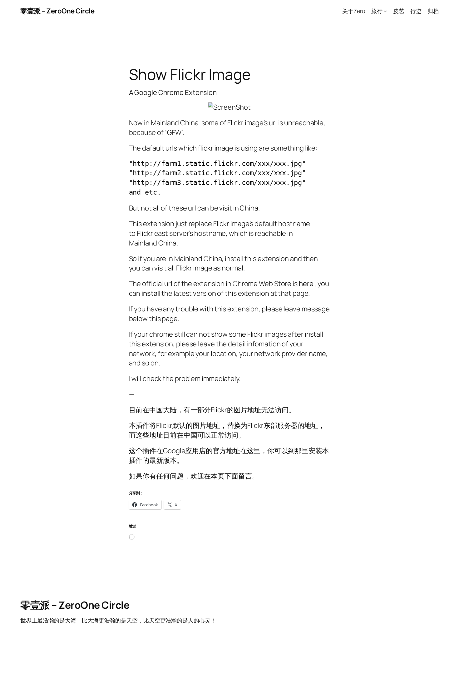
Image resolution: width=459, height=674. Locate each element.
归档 (433, 11)
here (306, 283)
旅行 (377, 11)
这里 (254, 450)
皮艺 (398, 11)
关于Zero (353, 11)
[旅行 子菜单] (385, 11)
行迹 (416, 11)
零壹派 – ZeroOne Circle (57, 11)
